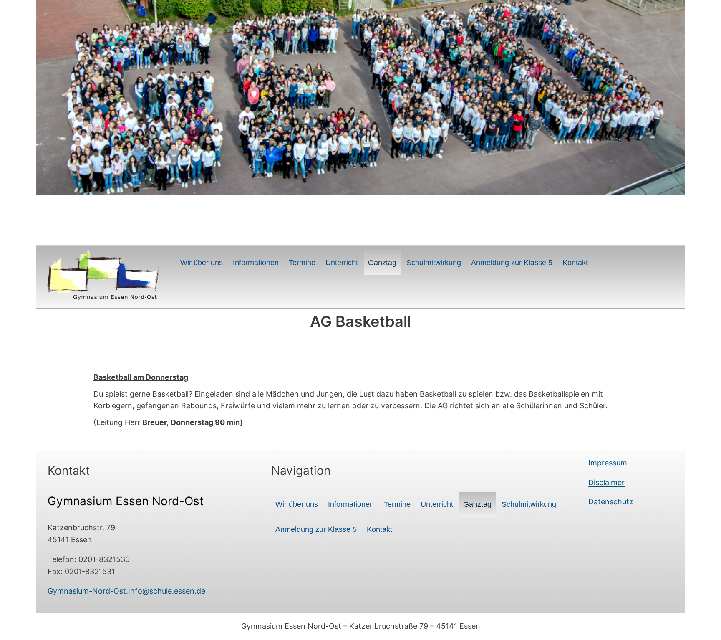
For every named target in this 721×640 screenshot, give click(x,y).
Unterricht (341, 262)
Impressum (607, 462)
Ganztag (382, 262)
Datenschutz (610, 501)
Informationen (256, 262)
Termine (302, 262)
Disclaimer (606, 482)
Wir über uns (201, 262)
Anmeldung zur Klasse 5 (511, 262)
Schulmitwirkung (433, 262)
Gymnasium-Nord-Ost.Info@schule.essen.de (126, 591)
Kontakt (575, 262)
